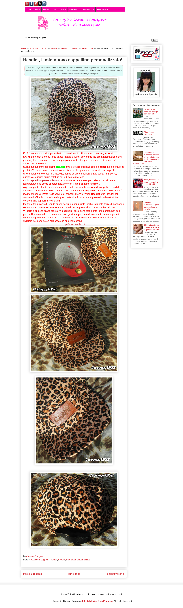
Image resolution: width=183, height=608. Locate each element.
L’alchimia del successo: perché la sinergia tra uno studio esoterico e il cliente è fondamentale (146, 158)
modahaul (71, 560)
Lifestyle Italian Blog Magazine (97, 601)
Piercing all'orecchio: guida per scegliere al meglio (151, 205)
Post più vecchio (114, 573)
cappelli (44, 560)
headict (61, 560)
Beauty (37, 9)
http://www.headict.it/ (74, 224)
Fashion (46, 9)
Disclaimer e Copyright (149, 133)
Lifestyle (63, 9)
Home (29, 9)
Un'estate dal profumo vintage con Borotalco (151, 111)
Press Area (73, 9)
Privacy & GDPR (103, 9)
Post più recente (32, 573)
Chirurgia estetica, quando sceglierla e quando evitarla (151, 227)
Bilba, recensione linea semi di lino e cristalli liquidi (152, 182)
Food (54, 9)
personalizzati (83, 560)
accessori (35, 560)
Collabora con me (87, 9)
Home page (73, 573)
